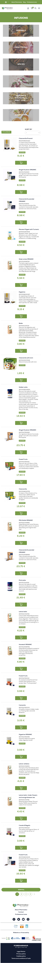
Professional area (32, 2)
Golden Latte (23, 387)
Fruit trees (21, 48)
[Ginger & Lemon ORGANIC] (10, 175)
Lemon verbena (24, 764)
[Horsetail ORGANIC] (10, 650)
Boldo (21, 323)
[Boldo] (10, 329)
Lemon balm (23, 611)
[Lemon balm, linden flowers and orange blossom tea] (10, 801)
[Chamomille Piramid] (10, 144)
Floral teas (21, 81)
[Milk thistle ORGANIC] (10, 526)
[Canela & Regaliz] (10, 831)
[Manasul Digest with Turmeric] (10, 235)
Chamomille (23, 489)
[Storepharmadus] (7, 8)
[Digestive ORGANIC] (10, 740)
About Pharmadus (16, 2)
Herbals (21, 31)
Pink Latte (22, 580)
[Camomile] (10, 711)
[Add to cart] (21, 163)
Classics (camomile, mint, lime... (21, 98)
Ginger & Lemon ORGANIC (27, 170)
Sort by (28, 129)
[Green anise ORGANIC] (10, 265)
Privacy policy (21, 954)
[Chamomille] (10, 495)
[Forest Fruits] (10, 465)
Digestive (22, 292)
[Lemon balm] (10, 617)
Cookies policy (21, 956)
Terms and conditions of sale (21, 958)
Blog (24, 2)
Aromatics (21, 115)
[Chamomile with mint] (10, 364)
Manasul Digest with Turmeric (29, 229)
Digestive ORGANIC (25, 734)
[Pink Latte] (10, 586)
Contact (21, 912)
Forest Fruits (23, 459)
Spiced (21, 64)
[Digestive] (10, 298)
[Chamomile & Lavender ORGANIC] (10, 205)
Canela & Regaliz (24, 825)
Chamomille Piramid (25, 138)
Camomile (22, 705)
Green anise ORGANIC (26, 259)
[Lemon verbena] (10, 770)
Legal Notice (21, 951)
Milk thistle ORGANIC (26, 520)
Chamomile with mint (26, 358)
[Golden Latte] (10, 393)
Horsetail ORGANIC (25, 644)
